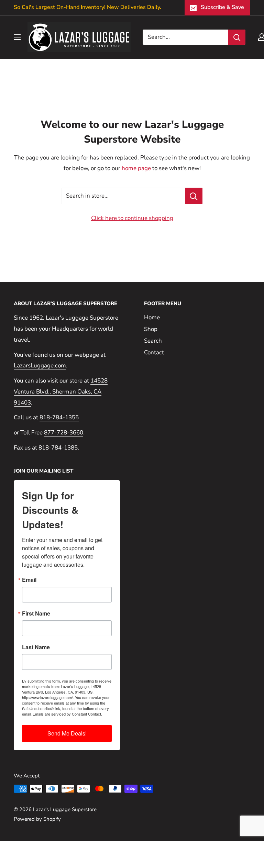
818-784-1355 (59, 417)
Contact (154, 352)
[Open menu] (17, 37)
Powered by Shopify (37, 819)
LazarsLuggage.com (40, 365)
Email (29, 580)
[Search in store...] (193, 196)
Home (152, 317)
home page (136, 168)
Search (153, 341)
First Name (36, 613)
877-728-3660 (63, 432)
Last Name (36, 647)
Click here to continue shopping (132, 218)
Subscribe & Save (222, 7)
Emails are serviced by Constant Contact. (67, 714)
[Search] (236, 37)
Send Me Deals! (67, 733)
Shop (150, 329)
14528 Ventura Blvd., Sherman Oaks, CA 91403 (61, 392)
